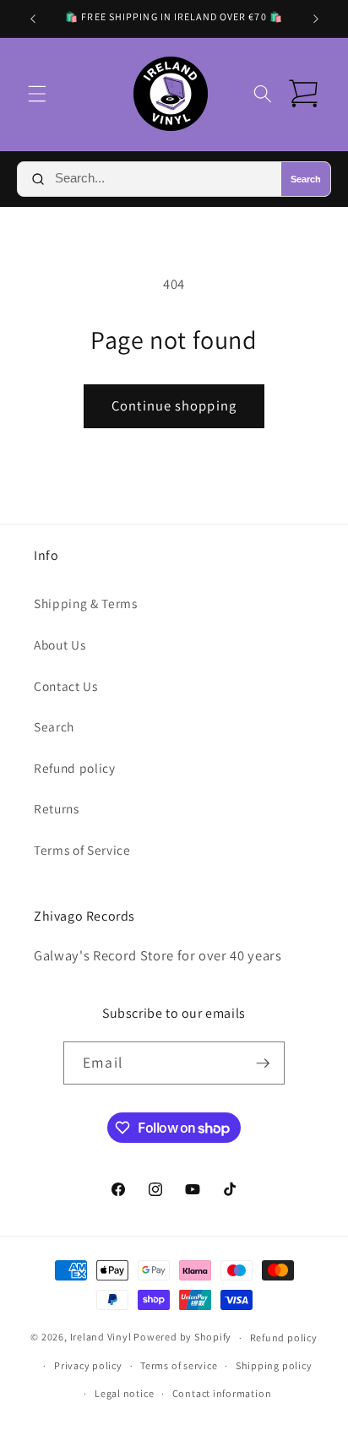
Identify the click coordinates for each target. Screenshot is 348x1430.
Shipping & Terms (86, 603)
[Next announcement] (315, 18)
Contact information (222, 1393)
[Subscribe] (262, 1063)
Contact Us (66, 685)
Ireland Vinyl (101, 1337)
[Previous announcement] (33, 18)
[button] (37, 93)
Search (306, 179)
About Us (59, 644)
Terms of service (178, 1365)
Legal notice (124, 1393)
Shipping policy (274, 1365)
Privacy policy (88, 1365)
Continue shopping (174, 405)
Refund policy (75, 767)
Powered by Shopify (182, 1337)
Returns (56, 808)
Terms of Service (82, 849)
